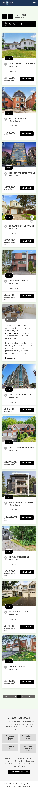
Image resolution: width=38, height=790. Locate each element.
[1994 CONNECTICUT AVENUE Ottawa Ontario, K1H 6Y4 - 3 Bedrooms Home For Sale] (19, 45)
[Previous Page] (4, 16)
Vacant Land (10, 747)
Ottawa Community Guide (19, 772)
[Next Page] (10, 16)
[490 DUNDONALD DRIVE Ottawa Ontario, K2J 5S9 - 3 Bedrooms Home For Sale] (19, 593)
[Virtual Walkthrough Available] (32, 217)
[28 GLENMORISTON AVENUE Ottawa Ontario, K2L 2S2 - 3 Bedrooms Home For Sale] (19, 207)
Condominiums (27, 737)
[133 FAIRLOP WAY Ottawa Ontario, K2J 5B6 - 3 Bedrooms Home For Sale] (19, 648)
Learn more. (10, 358)
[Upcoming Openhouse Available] (32, 221)
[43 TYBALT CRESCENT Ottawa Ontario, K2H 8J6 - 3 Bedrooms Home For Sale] (19, 538)
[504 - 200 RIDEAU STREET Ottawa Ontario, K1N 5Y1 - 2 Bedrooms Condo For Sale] (19, 376)
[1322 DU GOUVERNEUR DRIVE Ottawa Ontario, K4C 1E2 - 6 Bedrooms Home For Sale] (19, 429)
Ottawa (8, 58)
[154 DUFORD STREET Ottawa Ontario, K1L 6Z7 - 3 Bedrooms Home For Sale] (19, 262)
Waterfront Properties (28, 748)
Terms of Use (26, 786)
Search (8, 786)
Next (31, 696)
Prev (7, 696)
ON (12, 703)
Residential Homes (10, 738)
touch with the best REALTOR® (17, 333)
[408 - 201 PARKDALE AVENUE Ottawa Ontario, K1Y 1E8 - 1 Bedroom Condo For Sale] (19, 155)
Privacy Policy (16, 786)
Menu (33, 3)
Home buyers (10, 319)
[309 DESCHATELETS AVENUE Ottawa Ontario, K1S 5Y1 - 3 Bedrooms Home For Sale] (19, 484)
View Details (27, 79)
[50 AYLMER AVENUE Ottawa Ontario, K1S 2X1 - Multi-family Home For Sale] (19, 100)
